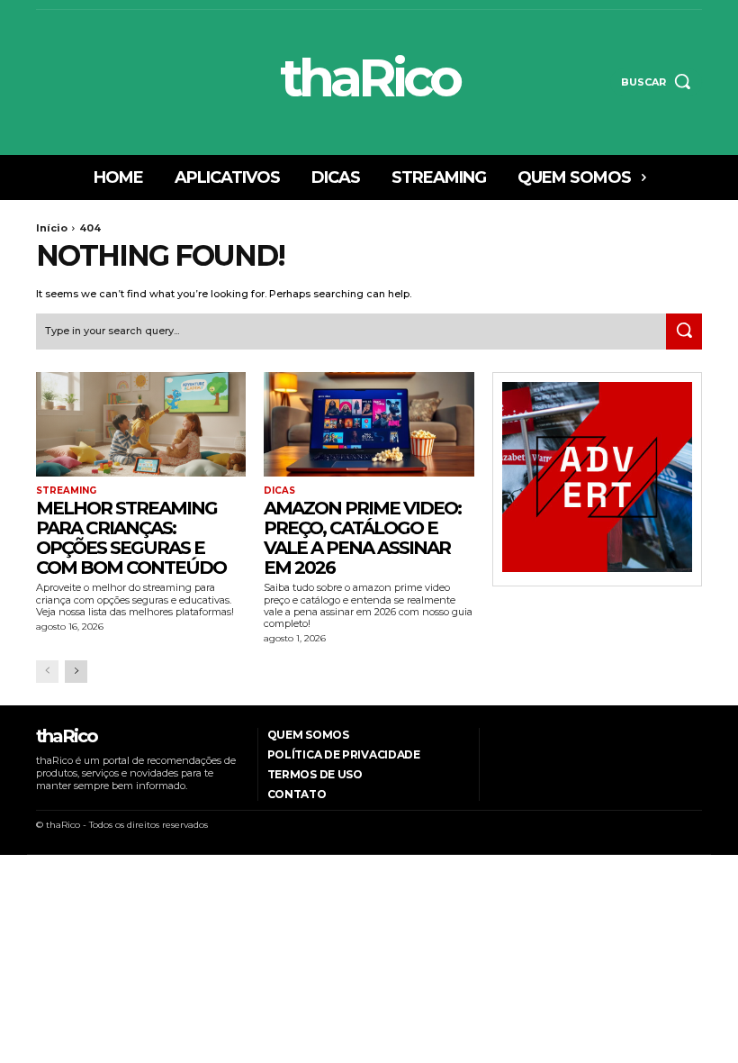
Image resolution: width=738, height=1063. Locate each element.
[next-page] (76, 671)
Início (52, 228)
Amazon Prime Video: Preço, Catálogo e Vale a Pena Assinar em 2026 (362, 537)
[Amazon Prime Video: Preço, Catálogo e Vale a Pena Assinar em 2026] (368, 424)
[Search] (684, 331)
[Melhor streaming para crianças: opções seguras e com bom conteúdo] (141, 424)
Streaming (66, 491)
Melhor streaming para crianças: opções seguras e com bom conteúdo (131, 537)
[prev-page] (47, 671)
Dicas (279, 491)
